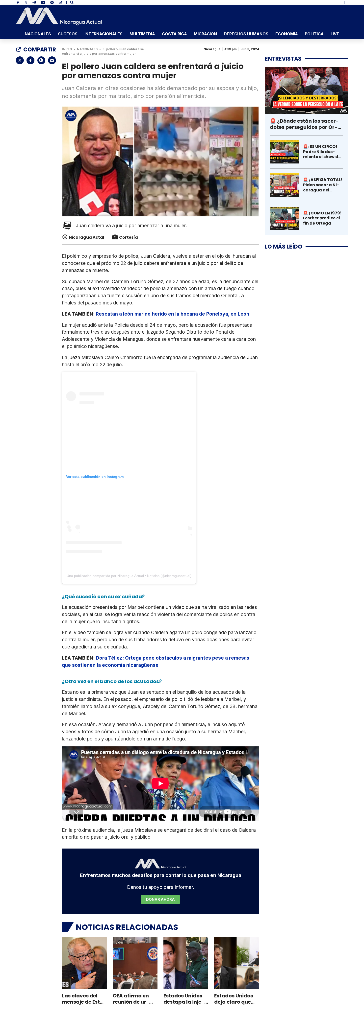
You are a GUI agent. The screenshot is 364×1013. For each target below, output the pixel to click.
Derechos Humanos (246, 33)
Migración (205, 33)
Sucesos (68, 33)
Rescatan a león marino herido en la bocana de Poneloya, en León (172, 314)
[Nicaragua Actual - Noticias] (59, 16)
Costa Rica (174, 33)
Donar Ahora (160, 899)
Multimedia (142, 33)
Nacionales (38, 33)
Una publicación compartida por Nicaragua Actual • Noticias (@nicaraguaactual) (129, 576)
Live (335, 33)
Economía (286, 33)
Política (314, 33)
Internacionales (103, 33)
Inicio (67, 49)
